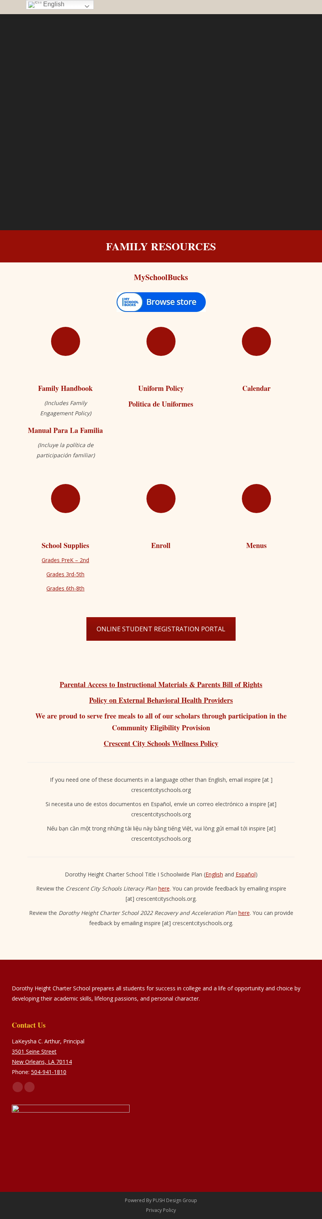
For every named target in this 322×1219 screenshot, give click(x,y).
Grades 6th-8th (65, 588)
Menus (256, 545)
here (164, 888)
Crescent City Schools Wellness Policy (161, 743)
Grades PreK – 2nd (65, 560)
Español (246, 874)
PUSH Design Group (175, 1200)
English (214, 874)
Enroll (160, 545)
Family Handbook (65, 388)
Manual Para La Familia (65, 430)
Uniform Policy (161, 388)
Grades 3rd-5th (65, 574)
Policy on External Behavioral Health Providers (161, 700)
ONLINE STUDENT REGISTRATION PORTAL (161, 629)
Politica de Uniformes (160, 404)
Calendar (256, 388)
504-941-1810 (48, 1072)
